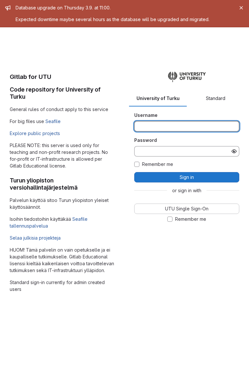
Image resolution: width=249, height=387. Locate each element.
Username (146, 115)
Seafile (53, 121)
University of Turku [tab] (158, 98)
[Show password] (234, 151)
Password (145, 140)
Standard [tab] (215, 98)
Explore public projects (35, 133)
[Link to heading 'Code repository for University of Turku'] (28, 96)
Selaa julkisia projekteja (35, 238)
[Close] (241, 8)
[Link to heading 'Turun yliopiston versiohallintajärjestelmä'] (80, 187)
